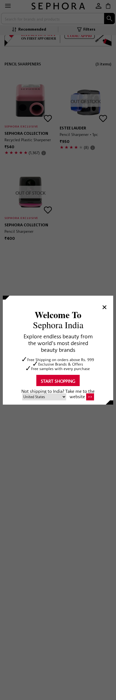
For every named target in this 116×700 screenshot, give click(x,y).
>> (90, 397)
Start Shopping (58, 381)
